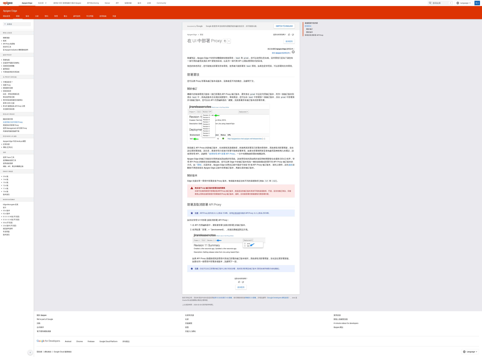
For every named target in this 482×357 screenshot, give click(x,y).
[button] (17, 40)
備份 (291, 165)
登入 (477, 3)
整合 (65, 16)
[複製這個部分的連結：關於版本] (199, 175)
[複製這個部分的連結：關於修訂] (199, 88)
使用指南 (102, 16)
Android (68, 341)
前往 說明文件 (281, 53)
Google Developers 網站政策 (277, 298)
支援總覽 (188, 323)
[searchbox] (17, 24)
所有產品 (126, 341)
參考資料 (76, 16)
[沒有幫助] (293, 35)
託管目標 (236, 213)
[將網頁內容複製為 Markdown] (225, 41)
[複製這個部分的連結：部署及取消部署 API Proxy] (223, 204)
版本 (139, 3)
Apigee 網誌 (338, 327)
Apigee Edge (27, 3)
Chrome (79, 341)
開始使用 (6, 16)
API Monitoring (93, 3)
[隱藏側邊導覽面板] (30, 352)
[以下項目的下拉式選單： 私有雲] (47, 3)
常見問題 (89, 16)
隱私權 (39, 352)
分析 (37, 16)
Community (161, 3)
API (117, 3)
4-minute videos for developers (346, 323)
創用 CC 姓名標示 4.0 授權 (222, 298)
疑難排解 (128, 3)
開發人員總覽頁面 (341, 319)
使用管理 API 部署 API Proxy (222, 154)
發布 (27, 16)
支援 (114, 16)
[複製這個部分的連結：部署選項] (201, 74)
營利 (46, 16)
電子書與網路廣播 (44, 331)
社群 (187, 319)
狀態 (187, 327)
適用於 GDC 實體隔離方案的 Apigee (67, 3)
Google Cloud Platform (108, 341)
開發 (18, 16)
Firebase (91, 341)
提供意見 (289, 41)
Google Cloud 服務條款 (63, 352)
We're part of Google (45, 319)
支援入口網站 (190, 331)
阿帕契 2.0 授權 (250, 298)
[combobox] (440, 3)
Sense (107, 3)
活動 (38, 323)
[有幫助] (289, 35)
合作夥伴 (40, 327)
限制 (199, 165)
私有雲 (41, 3)
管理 (56, 16)
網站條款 (47, 352)
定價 (149, 3)
